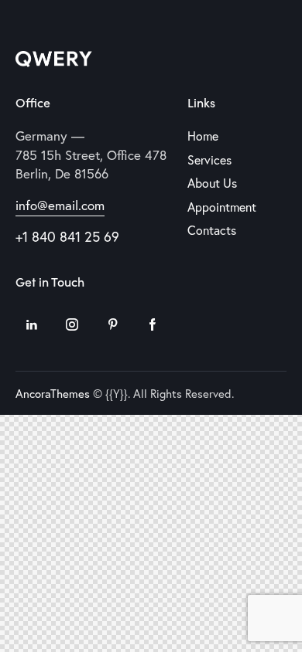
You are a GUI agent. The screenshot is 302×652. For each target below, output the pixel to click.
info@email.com (60, 205)
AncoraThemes (52, 393)
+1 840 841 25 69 (67, 236)
